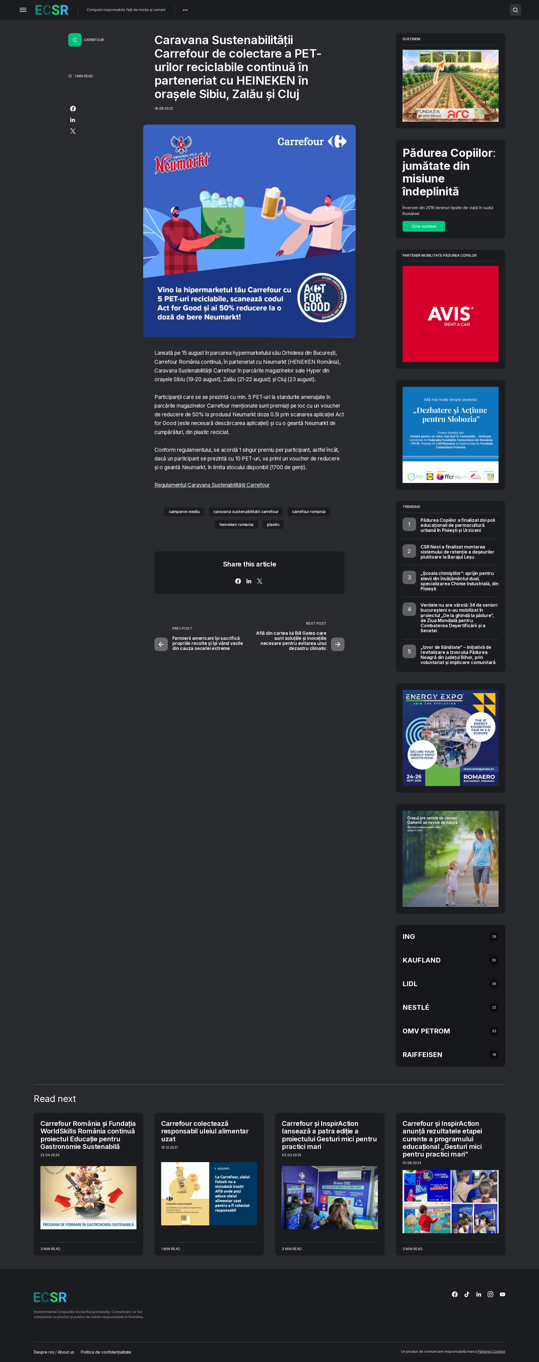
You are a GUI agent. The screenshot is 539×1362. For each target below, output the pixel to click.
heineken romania (236, 524)
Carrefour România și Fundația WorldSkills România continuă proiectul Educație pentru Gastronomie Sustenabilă (88, 1135)
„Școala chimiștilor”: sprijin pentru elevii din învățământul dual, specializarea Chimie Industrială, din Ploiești (460, 580)
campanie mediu (184, 511)
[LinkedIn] (478, 1294)
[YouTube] (502, 1294)
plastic (273, 524)
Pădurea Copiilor (491, 1351)
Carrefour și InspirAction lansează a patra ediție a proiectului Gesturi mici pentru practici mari (329, 1135)
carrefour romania (309, 511)
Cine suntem (424, 226)
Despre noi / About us (54, 1352)
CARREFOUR (94, 40)
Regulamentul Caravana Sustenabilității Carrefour (212, 485)
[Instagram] (490, 1294)
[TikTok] (467, 1294)
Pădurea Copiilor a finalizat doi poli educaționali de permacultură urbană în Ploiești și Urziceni (458, 525)
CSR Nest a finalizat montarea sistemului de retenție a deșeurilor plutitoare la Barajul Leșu (457, 552)
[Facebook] (455, 1294)
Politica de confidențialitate (106, 1352)
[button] (23, 10)
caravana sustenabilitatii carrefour (245, 511)
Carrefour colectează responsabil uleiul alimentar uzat (205, 1131)
